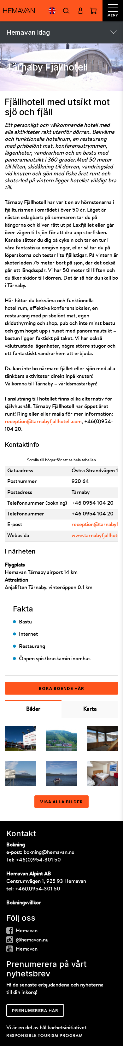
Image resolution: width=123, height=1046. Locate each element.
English (52, 10)
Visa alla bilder (61, 801)
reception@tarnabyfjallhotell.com (43, 421)
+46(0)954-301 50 (38, 860)
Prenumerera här (35, 1010)
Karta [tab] (90, 709)
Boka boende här (61, 688)
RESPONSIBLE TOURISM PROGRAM (44, 1036)
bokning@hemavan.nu (49, 852)
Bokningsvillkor (23, 903)
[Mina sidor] (80, 10)
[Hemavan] (19, 10)
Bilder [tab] (33, 709)
